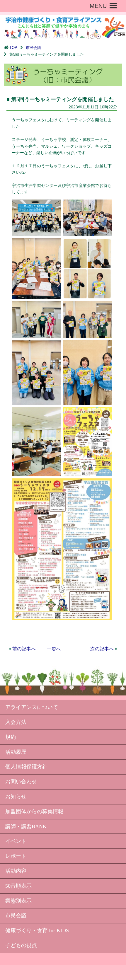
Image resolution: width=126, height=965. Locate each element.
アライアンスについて (31, 707)
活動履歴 (15, 752)
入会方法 (15, 722)
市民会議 (33, 47)
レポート (15, 856)
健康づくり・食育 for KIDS (37, 930)
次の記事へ (102, 648)
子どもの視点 (21, 945)
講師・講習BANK (26, 826)
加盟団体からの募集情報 (34, 811)
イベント (15, 841)
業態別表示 (18, 901)
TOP (13, 47)
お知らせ (15, 796)
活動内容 (15, 871)
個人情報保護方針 (26, 767)
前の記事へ (24, 648)
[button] (98, 6)
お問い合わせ (21, 782)
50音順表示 (18, 886)
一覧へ (54, 649)
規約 (10, 737)
